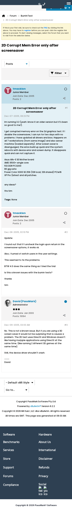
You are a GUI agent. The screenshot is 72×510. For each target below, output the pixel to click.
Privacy (43, 476)
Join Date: (18, 96)
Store (6, 459)
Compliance (11, 485)
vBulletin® (35, 406)
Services (8, 450)
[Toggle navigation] (68, 4)
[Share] (64, 98)
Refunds (44, 467)
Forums (8, 476)
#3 (66, 324)
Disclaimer (46, 459)
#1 (66, 107)
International (47, 450)
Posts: (16, 99)
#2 (66, 232)
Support (8, 467)
